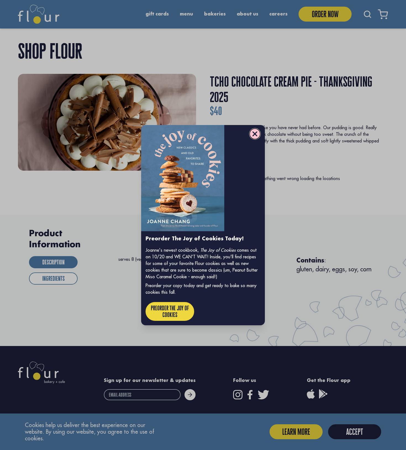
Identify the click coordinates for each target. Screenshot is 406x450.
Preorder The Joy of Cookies (170, 311)
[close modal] (254, 133)
